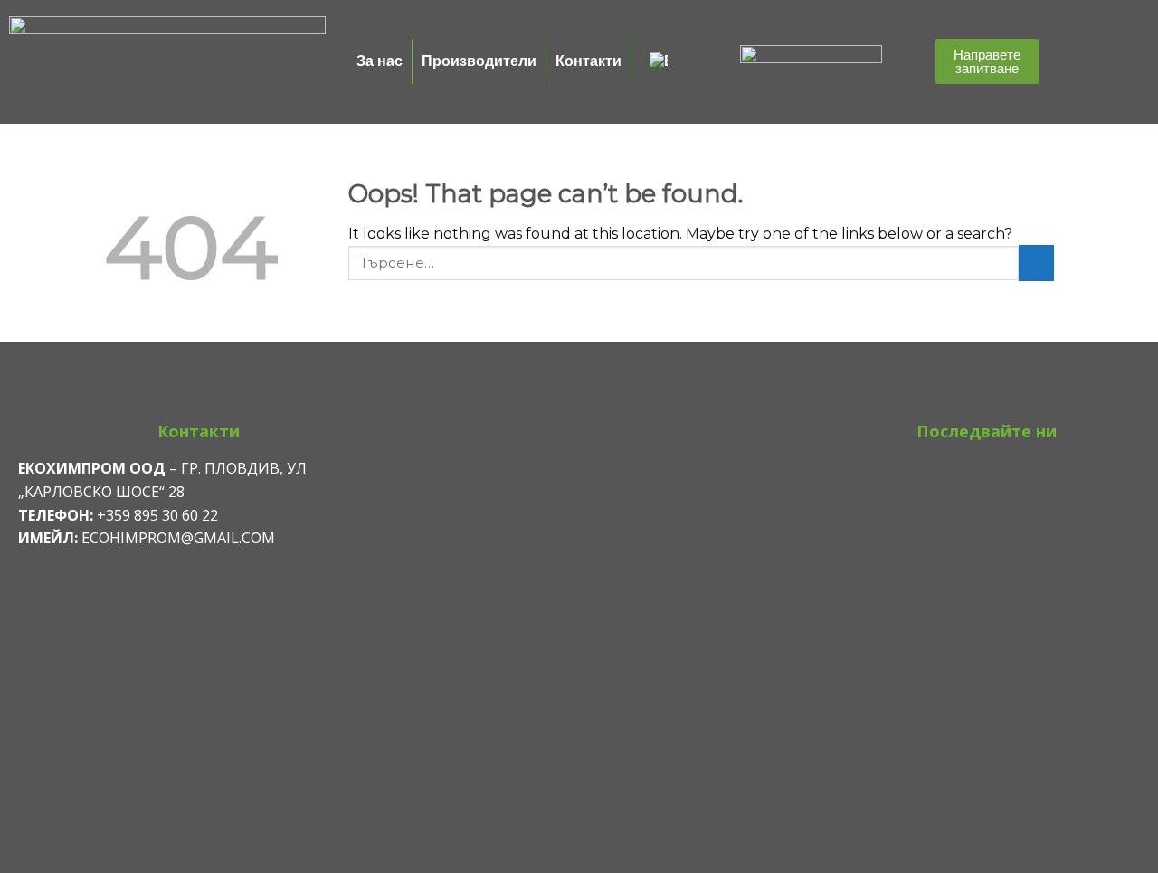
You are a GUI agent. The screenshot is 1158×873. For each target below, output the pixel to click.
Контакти (588, 61)
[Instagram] (986, 478)
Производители (479, 61)
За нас (379, 61)
